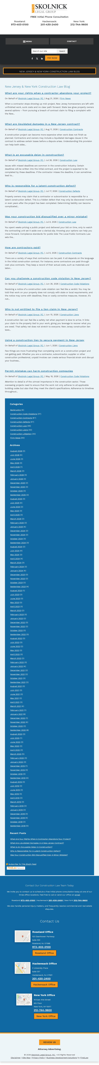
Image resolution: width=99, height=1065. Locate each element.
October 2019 (16, 774)
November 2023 (17, 578)
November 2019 (17, 770)
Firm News (65, 98)
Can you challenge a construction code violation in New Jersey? (48, 278)
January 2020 (16, 762)
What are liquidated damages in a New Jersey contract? (42, 124)
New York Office (45, 1016)
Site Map (26, 1058)
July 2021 (14, 690)
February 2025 (17, 523)
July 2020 (14, 738)
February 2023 (17, 614)
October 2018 (16, 822)
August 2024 (16, 547)
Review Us (49, 1042)
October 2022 (16, 630)
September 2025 (18, 495)
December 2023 (17, 574)
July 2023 (14, 594)
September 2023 (18, 586)
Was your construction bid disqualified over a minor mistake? (46, 216)
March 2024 (15, 562)
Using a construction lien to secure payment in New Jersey (44, 340)
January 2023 (16, 618)
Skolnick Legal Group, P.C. (31, 98)
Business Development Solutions (61, 1058)
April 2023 (15, 606)
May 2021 (14, 698)
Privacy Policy (38, 1058)
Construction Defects (69, 191)
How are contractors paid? (23, 247)
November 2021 (17, 674)
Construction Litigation (21, 434)
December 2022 (17, 622)
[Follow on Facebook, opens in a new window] (32, 59)
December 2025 (17, 483)
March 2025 (15, 519)
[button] (27, 41)
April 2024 (15, 559)
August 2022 (16, 638)
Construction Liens (69, 314)
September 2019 (17, 778)
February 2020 (17, 758)
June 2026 (15, 459)
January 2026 (16, 479)
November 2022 (17, 626)
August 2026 (16, 451)
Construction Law (68, 160)
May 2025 (14, 511)
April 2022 (15, 654)
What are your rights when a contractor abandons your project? (48, 93)
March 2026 (15, 471)
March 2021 (15, 706)
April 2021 (14, 702)
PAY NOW (52, 58)
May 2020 (14, 746)
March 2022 (15, 658)
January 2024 (16, 570)
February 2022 (17, 662)
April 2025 (15, 515)
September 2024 (18, 543)
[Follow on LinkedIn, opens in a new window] (42, 59)
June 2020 (15, 742)
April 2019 (14, 798)
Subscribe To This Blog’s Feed (22, 864)
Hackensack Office (44, 984)
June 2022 (15, 646)
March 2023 (15, 610)
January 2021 (16, 714)
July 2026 (14, 455)
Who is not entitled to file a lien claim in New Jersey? (41, 309)
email (77, 895)
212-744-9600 (79, 24)
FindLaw (84, 1058)
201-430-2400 (49, 24)
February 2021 (17, 710)
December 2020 (17, 718)
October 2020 (16, 726)
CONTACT (72, 41)
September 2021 (17, 682)
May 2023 (14, 602)
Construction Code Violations (74, 284)
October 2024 (16, 539)
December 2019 (17, 766)
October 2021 (16, 678)
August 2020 (16, 734)
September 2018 (17, 826)
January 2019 (16, 810)
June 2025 (15, 507)
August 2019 (16, 782)
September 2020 (18, 730)
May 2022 (14, 650)
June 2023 (15, 598)
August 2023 (16, 590)
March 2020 (15, 754)
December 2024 (17, 531)
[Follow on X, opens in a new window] (37, 59)
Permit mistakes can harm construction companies (39, 370)
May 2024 (14, 555)
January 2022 (16, 666)
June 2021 (15, 694)
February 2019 (17, 806)
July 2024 (14, 551)
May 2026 (14, 463)
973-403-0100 (19, 24)
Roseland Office (44, 953)
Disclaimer (16, 1058)
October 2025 (16, 491)
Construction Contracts (71, 129)
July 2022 (14, 642)
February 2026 (17, 475)
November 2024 (17, 535)
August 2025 (16, 499)
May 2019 (14, 794)
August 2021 (16, 686)
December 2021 (17, 670)
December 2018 (17, 814)
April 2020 (15, 750)
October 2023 (16, 582)
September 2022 (18, 634)
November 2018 (17, 818)
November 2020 (17, 722)
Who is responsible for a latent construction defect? (40, 185)
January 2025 (16, 527)
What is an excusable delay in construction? (34, 154)
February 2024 (17, 566)
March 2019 (15, 802)
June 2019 (15, 790)
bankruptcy (15, 410)
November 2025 (17, 487)
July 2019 (14, 786)
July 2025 (14, 503)
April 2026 (15, 467)
